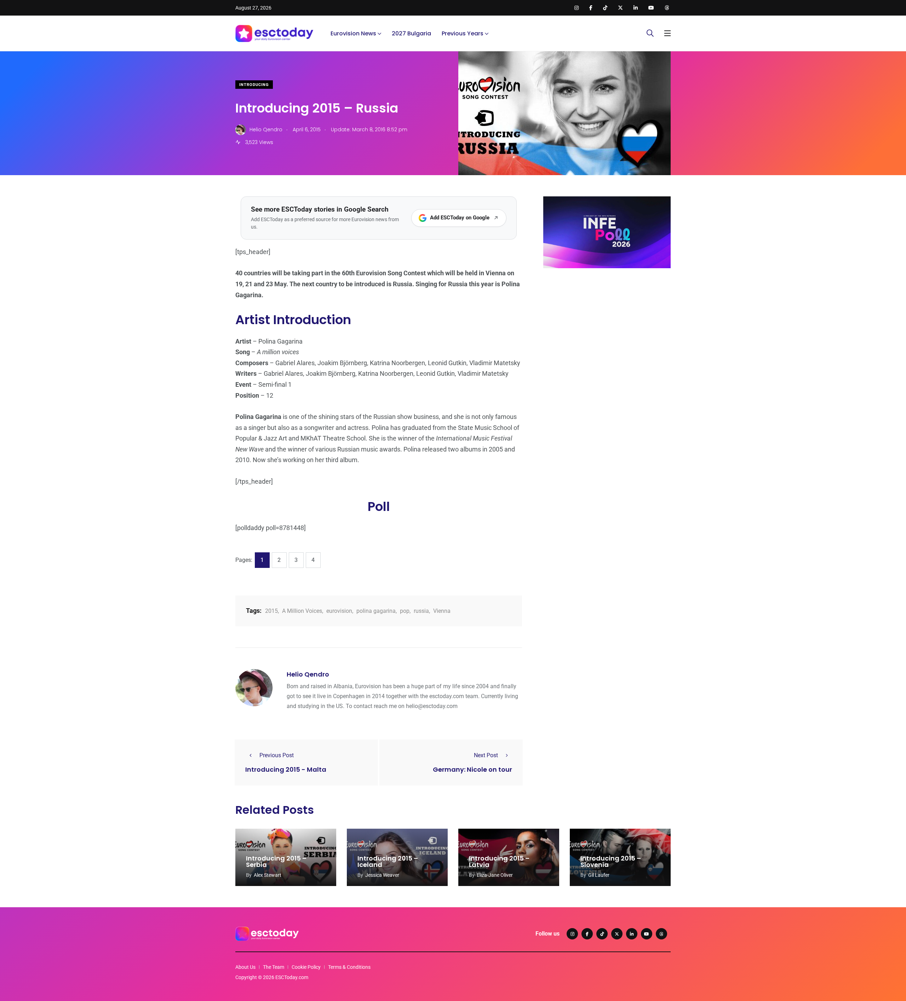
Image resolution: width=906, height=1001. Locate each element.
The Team (273, 967)
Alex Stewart (267, 875)
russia (421, 611)
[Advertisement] (607, 328)
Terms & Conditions (349, 967)
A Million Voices (302, 611)
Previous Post (276, 755)
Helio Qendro (308, 674)
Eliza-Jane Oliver (495, 875)
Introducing (254, 84)
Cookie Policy (306, 967)
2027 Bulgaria (411, 33)
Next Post (486, 755)
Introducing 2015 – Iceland (387, 861)
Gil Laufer (598, 875)
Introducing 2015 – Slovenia (610, 861)
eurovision (339, 611)
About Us (245, 967)
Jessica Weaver (382, 875)
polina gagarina (376, 611)
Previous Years (462, 33)
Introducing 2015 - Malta (285, 769)
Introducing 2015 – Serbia (276, 861)
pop (404, 611)
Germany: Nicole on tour (472, 769)
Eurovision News (353, 33)
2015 (271, 611)
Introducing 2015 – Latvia (499, 861)
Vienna (442, 611)
